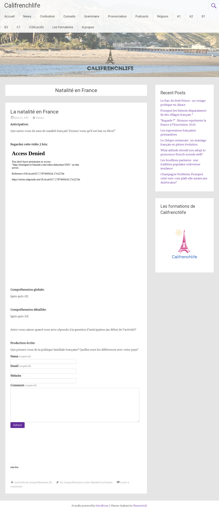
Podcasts (142, 16)
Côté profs (36, 27)
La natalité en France (34, 112)
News (27, 16)
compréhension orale (77, 482)
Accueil (9, 16)
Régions (162, 16)
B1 (203, 16)
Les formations (63, 27)
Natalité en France (101, 482)
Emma (40, 117)
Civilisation (47, 16)
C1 (19, 27)
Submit (17, 425)
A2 (191, 16)
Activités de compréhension (31, 482)
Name (20, 356)
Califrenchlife (22, 5)
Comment (23, 385)
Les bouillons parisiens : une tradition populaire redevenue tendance (180, 164)
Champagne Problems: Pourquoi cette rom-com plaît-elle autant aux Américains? (183, 178)
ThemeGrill (140, 505)
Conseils (69, 16)
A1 (179, 16)
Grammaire (91, 16)
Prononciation (117, 16)
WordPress (102, 505)
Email (20, 366)
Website (15, 375)
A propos (88, 27)
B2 (6, 27)
